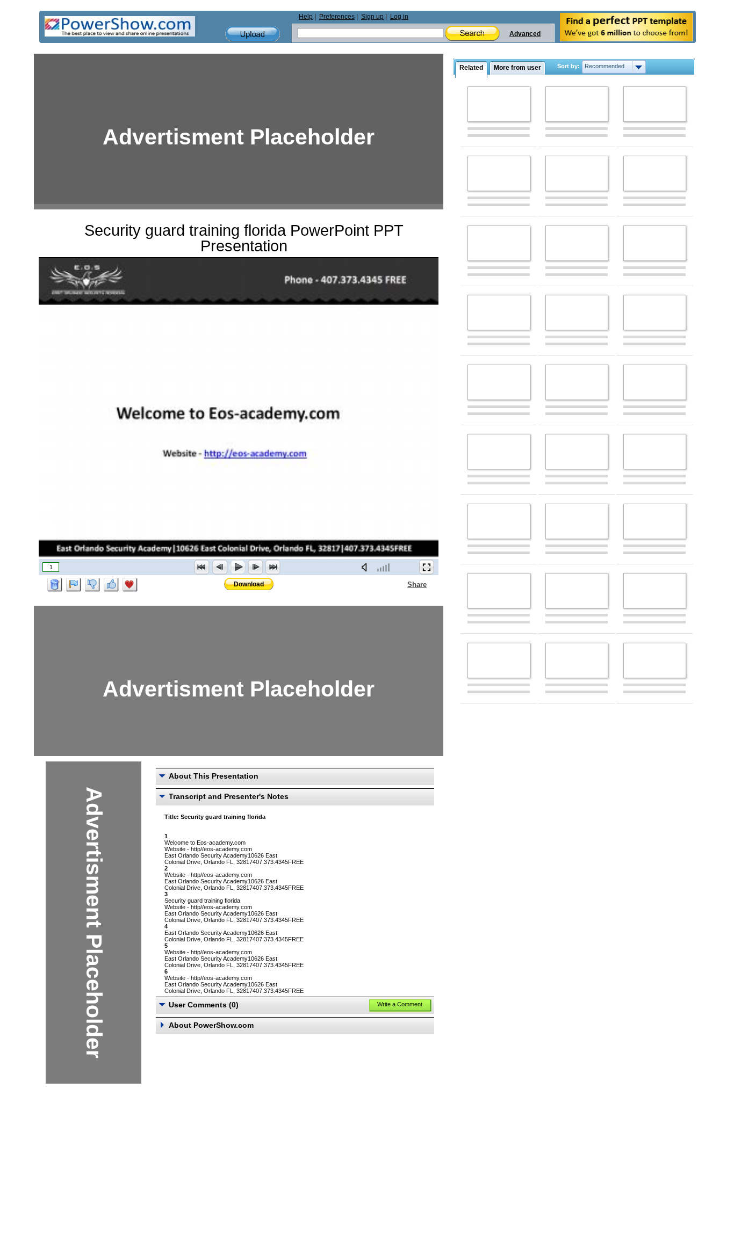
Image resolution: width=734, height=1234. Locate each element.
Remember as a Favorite (130, 585)
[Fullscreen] (427, 567)
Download (249, 584)
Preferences (337, 16)
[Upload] (252, 34)
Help (306, 16)
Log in (399, 16)
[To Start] (202, 567)
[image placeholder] (498, 104)
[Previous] (220, 567)
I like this (111, 585)
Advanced (525, 34)
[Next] (255, 567)
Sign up (372, 16)
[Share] (400, 584)
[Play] (237, 567)
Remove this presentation (54, 585)
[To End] (273, 567)
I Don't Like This (92, 585)
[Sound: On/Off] (366, 567)
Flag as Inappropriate (73, 585)
